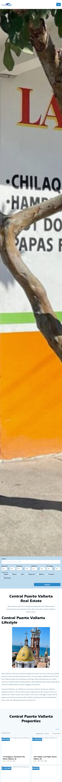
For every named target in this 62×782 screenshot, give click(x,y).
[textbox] (31, 561)
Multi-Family (7, 578)
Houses (14, 574)
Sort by (47, 733)
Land (22, 574)
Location (4, 559)
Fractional (51, 574)
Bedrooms (34, 566)
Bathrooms (19, 566)
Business (41, 574)
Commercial (31, 574)
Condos (6, 574)
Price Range (50, 566)
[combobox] (31, 562)
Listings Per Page (39, 733)
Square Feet (5, 566)
